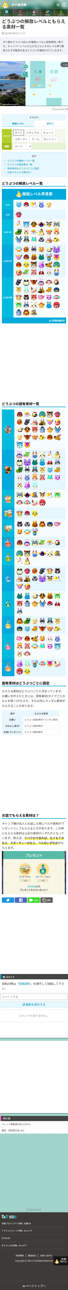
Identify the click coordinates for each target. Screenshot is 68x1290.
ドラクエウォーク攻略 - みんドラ (17, 1230)
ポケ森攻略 (18, 4)
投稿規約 (24, 984)
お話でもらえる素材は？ (19, 172)
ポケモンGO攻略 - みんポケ (14, 1245)
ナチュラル (32, 133)
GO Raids (6, 1237)
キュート (48, 133)
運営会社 (32, 1255)
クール (35, 139)
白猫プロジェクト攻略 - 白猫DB (16, 1223)
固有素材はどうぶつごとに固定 (23, 168)
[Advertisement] (34, 361)
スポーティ (21, 139)
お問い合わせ (46, 1255)
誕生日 (50, 123)
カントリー (49, 139)
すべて (18, 133)
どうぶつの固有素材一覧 (19, 164)
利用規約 (20, 1255)
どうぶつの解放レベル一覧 (21, 160)
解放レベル (18, 123)
